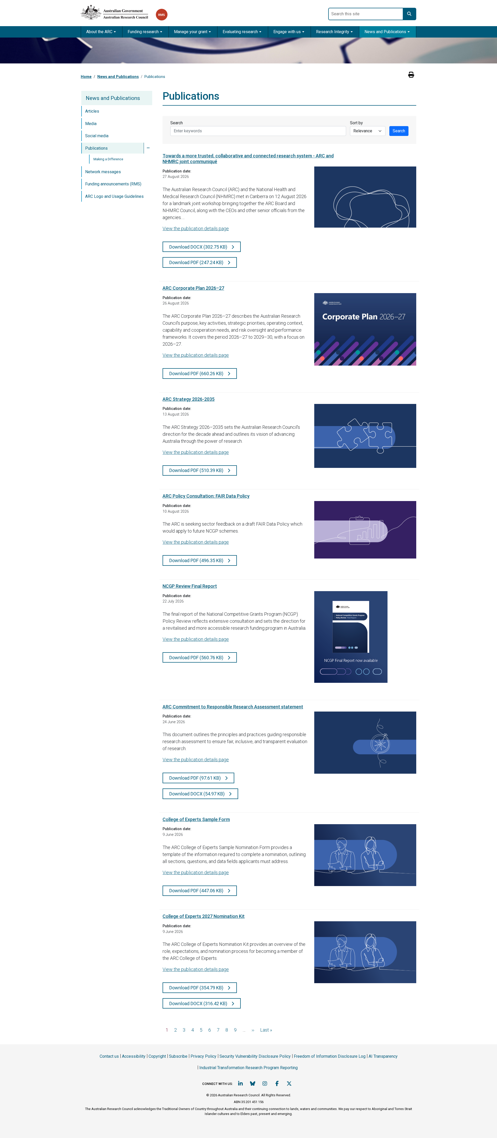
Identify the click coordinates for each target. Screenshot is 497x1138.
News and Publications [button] (385, 31)
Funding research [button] (143, 31)
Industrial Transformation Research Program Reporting (248, 1067)
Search (176, 122)
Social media (96, 135)
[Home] (118, 11)
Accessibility (133, 1056)
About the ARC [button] (99, 31)
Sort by (356, 122)
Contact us (109, 1056)
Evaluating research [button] (240, 31)
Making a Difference (108, 159)
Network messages (103, 171)
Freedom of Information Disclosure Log (330, 1056)
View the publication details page (196, 228)
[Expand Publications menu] (148, 148)
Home (86, 76)
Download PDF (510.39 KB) (196, 470)
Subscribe (178, 1056)
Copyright (157, 1056)
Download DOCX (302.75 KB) (198, 247)
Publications (96, 148)
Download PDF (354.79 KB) (196, 987)
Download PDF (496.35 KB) (196, 560)
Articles (92, 111)
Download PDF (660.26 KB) (196, 373)
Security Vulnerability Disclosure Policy (255, 1056)
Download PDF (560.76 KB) (196, 657)
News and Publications (118, 76)
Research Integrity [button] (332, 31)
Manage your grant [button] (190, 31)
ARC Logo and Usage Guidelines (114, 196)
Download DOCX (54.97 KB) (197, 793)
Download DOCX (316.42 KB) (198, 1003)
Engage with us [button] (287, 31)
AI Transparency (383, 1056)
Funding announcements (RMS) (113, 184)
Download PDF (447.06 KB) (196, 890)
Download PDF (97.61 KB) (195, 778)
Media (91, 123)
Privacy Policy (203, 1056)
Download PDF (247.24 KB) (196, 262)
